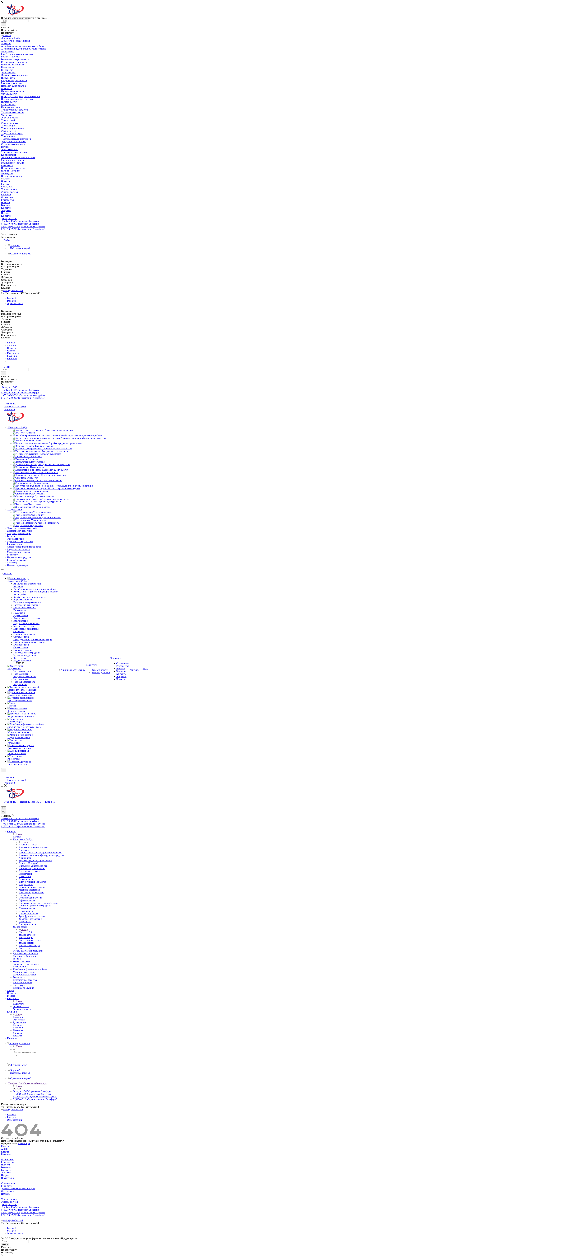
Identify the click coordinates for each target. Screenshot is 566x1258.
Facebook (11, 298)
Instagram (11, 301)
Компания (18, 1017)
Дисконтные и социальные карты (18, 1188)
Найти (5, 1244)
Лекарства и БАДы (28, 844)
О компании (7, 1159)
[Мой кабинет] (2, 774)
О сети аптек (7, 1191)
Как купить (18, 1004)
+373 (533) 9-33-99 (23, 226)
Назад (19, 834)
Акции (4, 1148)
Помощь (5, 1194)
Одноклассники (15, 303)
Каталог (17, 836)
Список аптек (8, 1183)
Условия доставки (10, 1202)
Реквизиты (6, 1186)
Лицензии (6, 1172)
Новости (5, 1164)
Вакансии (6, 1167)
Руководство (7, 1162)
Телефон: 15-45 (9, 218)
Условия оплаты (9, 1199)
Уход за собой (26, 932)
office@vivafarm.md (13, 290)
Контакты (6, 1170)
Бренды (5, 1151)
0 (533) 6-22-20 (23, 229)
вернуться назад (9, 1143)
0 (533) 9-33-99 (20, 223)
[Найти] (3, 24)
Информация (7, 1178)
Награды (5, 1175)
